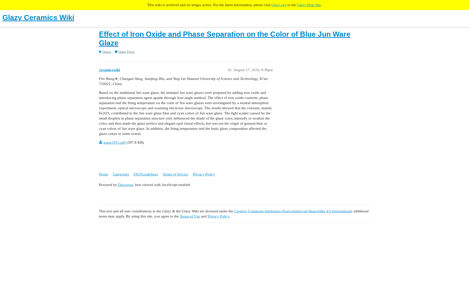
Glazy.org (278, 5)
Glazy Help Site (309, 5)
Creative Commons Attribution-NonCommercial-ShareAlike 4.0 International (293, 211)
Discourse (125, 185)
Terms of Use (190, 216)
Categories (121, 174)
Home (103, 174)
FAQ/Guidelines (146, 174)
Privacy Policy (204, 174)
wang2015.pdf (114, 142)
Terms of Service (175, 174)
